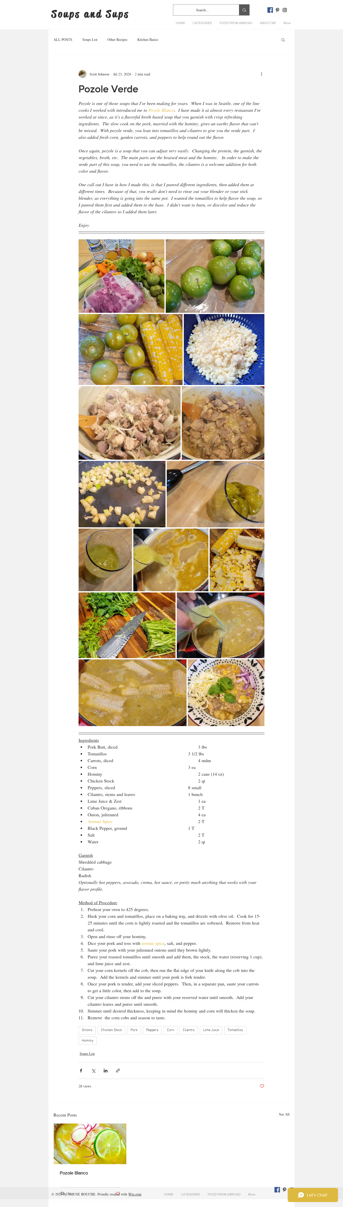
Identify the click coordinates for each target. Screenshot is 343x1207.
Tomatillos (235, 1030)
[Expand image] (121, 276)
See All (284, 1114)
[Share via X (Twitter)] (93, 1070)
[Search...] (244, 10)
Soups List (89, 39)
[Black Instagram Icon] (285, 10)
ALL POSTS (62, 39)
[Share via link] (118, 1070)
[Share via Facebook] (81, 1070)
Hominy (87, 1041)
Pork (134, 1030)
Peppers (152, 1030)
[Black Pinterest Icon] (277, 10)
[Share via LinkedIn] (105, 1070)
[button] (202, 23)
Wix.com (134, 1194)
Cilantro (189, 1030)
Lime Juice (211, 1030)
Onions (87, 1030)
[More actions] (261, 74)
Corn (170, 1030)
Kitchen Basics (147, 39)
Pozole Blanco (74, 1172)
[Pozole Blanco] (90, 1144)
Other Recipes (117, 39)
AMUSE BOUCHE (81, 1194)
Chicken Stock (111, 1030)
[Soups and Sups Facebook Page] (270, 10)
